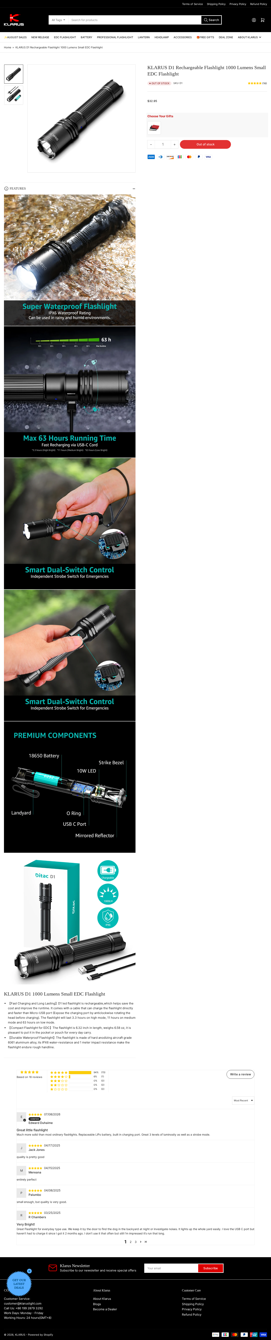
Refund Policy (258, 4)
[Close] (29, 1271)
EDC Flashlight (65, 37)
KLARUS (20, 1334)
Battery (86, 37)
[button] (58, 1072)
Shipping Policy (216, 4)
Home (7, 47)
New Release (40, 37)
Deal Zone (226, 37)
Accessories (183, 37)
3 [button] (136, 1242)
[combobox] (145, 20)
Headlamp (162, 37)
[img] (36, 1114)
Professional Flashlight (115, 37)
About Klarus (248, 37)
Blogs (97, 1304)
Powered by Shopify (40, 1334)
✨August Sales (15, 37)
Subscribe (210, 1268)
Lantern (144, 37)
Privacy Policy (238, 4)
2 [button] (131, 1242)
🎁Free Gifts (205, 37)
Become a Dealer (105, 1309)
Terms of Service (192, 4)
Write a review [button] (240, 1074)
